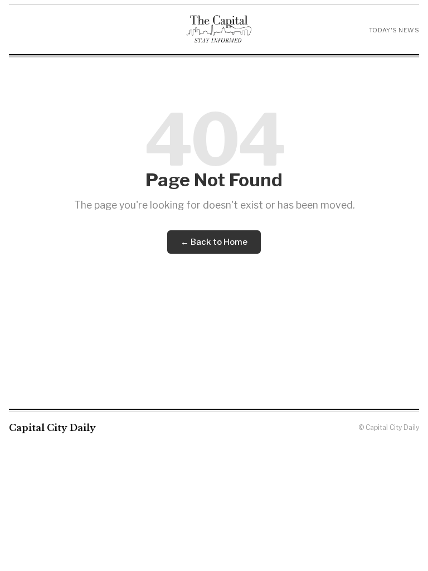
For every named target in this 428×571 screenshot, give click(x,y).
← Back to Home (214, 242)
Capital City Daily (52, 427)
